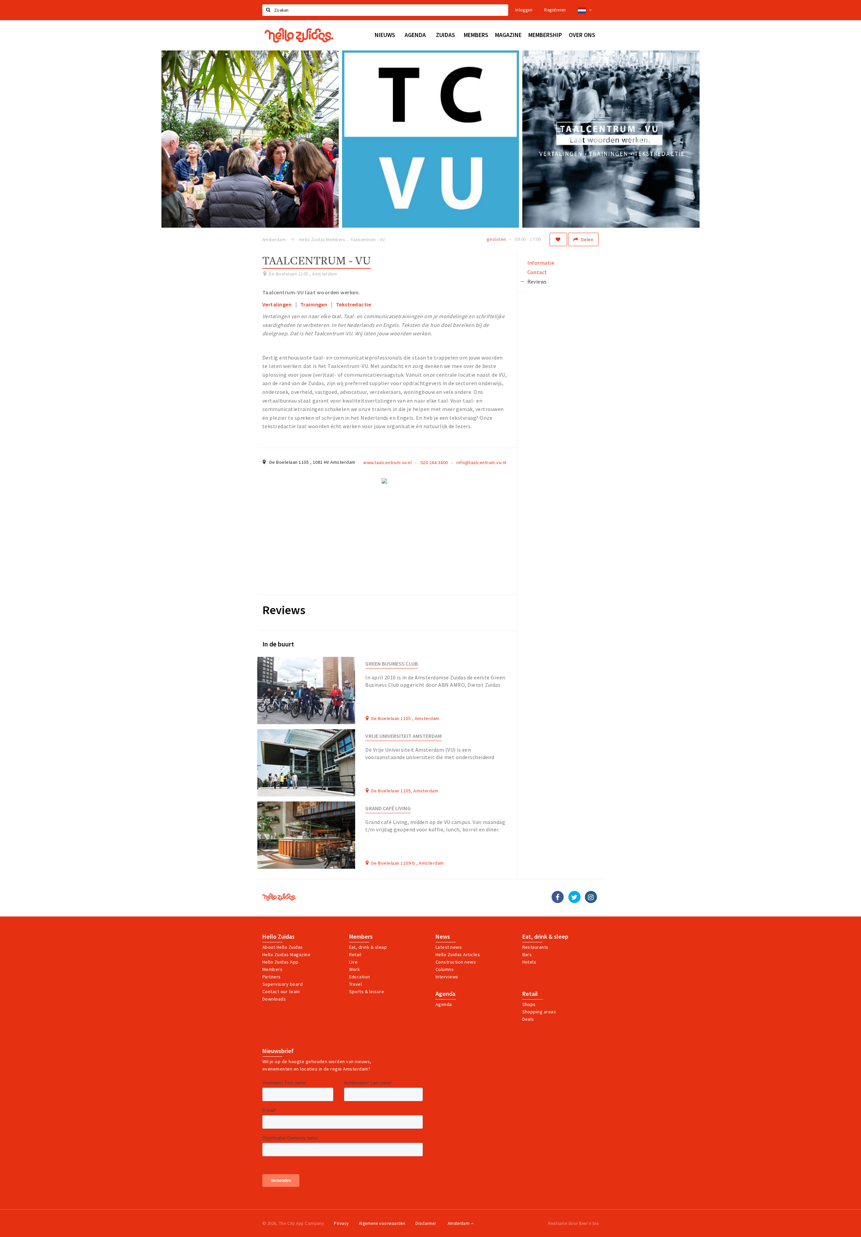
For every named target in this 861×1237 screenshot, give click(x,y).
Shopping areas (539, 1012)
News (443, 936)
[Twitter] (574, 897)
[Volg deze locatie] (558, 239)
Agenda (445, 993)
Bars (527, 954)
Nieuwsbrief (278, 1051)
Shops (529, 1004)
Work (354, 969)
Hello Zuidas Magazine (286, 954)
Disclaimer (425, 1223)
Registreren (555, 10)
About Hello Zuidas (282, 947)
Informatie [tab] (541, 262)
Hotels (529, 962)
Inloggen (523, 10)
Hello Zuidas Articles (458, 954)
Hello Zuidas (278, 936)
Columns (445, 969)
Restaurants (535, 947)
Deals (528, 1019)
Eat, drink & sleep (545, 936)
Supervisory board (282, 984)
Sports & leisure (366, 991)
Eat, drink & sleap (368, 947)
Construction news (456, 962)
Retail (355, 954)
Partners (271, 977)
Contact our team (281, 991)
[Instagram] (591, 897)
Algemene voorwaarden (382, 1223)
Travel (355, 984)
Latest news (449, 947)
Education (359, 977)
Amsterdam (459, 1223)
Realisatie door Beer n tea (573, 1223)
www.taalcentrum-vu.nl (387, 462)
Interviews (447, 977)
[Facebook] (558, 897)
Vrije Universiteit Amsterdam (403, 736)
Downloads (274, 999)
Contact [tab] (537, 272)
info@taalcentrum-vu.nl (481, 462)
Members (272, 969)
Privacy (341, 1223)
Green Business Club (391, 664)
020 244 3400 (434, 462)
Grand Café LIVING (387, 808)
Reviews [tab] (537, 281)
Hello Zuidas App (280, 962)
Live (353, 962)
